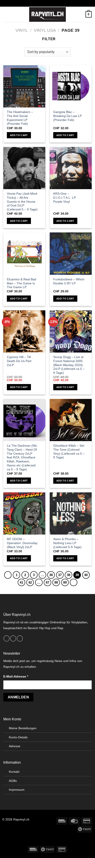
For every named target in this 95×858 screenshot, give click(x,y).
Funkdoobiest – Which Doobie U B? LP (68, 281)
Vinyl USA (45, 30)
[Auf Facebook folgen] (7, 638)
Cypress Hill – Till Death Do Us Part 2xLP (19, 361)
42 (30, 582)
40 (86, 575)
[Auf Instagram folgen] (13, 638)
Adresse (14, 746)
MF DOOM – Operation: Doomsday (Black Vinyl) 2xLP (22, 543)
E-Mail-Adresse (15, 676)
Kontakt (14, 771)
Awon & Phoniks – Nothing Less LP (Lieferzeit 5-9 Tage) (67, 543)
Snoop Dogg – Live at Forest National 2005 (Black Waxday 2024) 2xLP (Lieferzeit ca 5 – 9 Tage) (69, 365)
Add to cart (19, 135)
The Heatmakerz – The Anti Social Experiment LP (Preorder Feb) (20, 117)
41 (21, 582)
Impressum (17, 789)
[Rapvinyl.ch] (47, 14)
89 (65, 582)
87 (47, 582)
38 (68, 575)
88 (56, 582)
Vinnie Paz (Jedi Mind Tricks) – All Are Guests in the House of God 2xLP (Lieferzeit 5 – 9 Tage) (22, 201)
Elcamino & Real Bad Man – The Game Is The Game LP (21, 283)
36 (51, 575)
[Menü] (6, 14)
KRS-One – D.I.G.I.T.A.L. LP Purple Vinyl (64, 197)
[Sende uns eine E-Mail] (20, 638)
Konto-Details (18, 737)
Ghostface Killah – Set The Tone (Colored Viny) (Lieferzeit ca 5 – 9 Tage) (69, 451)
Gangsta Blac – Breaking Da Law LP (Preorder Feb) (67, 115)
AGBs (13, 781)
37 (60, 575)
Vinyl (21, 30)
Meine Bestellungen (22, 728)
